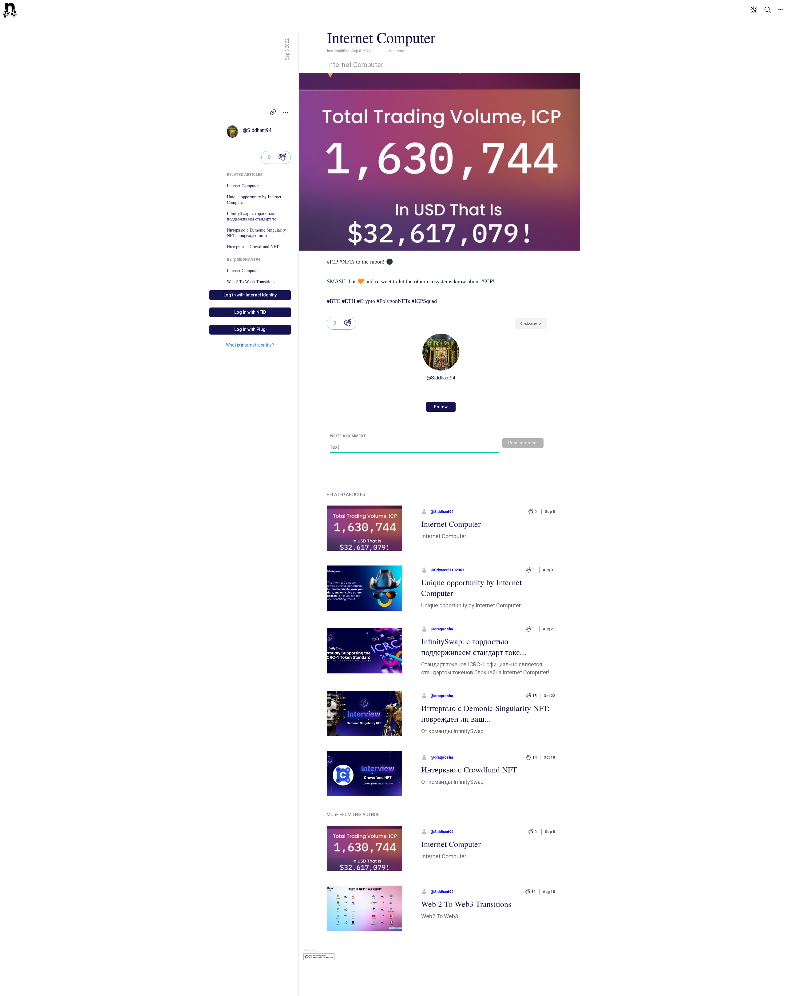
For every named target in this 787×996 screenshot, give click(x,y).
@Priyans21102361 (447, 570)
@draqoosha (441, 629)
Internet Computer (243, 185)
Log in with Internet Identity (250, 294)
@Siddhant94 (257, 130)
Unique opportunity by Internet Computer (254, 199)
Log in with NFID (250, 312)
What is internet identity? (250, 345)
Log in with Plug (250, 329)
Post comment (523, 442)
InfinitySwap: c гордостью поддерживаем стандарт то (251, 216)
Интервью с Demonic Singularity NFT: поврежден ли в (256, 232)
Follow (441, 406)
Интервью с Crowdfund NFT (253, 246)
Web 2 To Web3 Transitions (251, 281)
